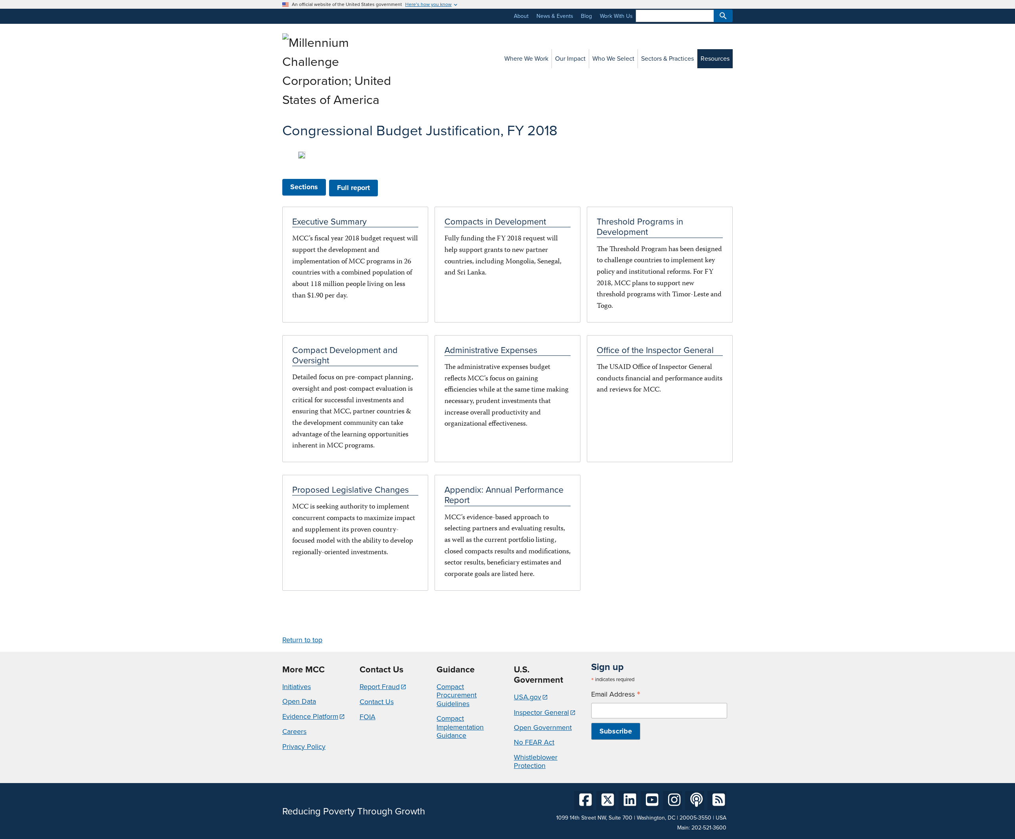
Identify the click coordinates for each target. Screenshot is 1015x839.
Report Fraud (380, 687)
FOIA (367, 717)
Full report (353, 187)
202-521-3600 (708, 828)
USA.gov (527, 697)
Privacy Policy (304, 746)
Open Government (543, 727)
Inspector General (541, 712)
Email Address (615, 694)
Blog (586, 16)
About (521, 16)
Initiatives (296, 687)
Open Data (299, 701)
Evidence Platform (310, 716)
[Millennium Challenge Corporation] (338, 99)
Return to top (302, 640)
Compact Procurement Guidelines (457, 695)
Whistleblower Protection (535, 761)
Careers (294, 731)
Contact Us (377, 702)
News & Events (554, 16)
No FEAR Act (534, 742)
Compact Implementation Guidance (460, 727)
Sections (304, 187)
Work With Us (616, 16)
